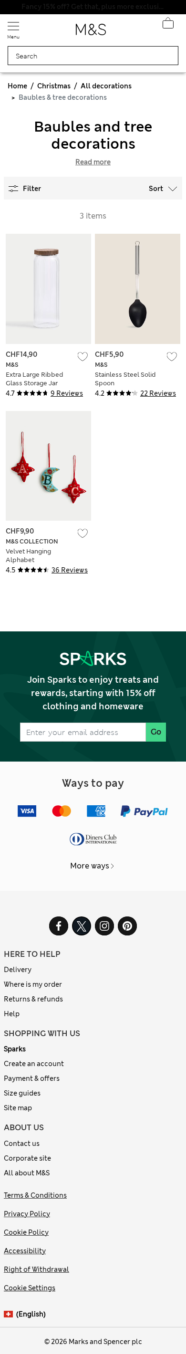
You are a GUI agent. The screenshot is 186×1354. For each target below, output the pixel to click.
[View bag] (167, 26)
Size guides (22, 1093)
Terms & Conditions (35, 1195)
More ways (89, 866)
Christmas (54, 86)
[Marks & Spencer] (91, 32)
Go (156, 732)
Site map (18, 1108)
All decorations (106, 86)
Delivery (17, 969)
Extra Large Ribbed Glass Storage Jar (34, 379)
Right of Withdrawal (36, 1269)
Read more (93, 162)
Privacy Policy (27, 1214)
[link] (10, 1314)
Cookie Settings (29, 1288)
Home (17, 86)
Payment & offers (32, 1078)
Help (12, 1014)
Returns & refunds (33, 999)
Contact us (22, 1143)
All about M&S (27, 1173)
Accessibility (25, 1251)
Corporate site (27, 1158)
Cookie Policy (26, 1232)
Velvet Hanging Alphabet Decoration (28, 559)
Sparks (15, 1049)
